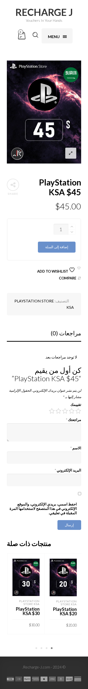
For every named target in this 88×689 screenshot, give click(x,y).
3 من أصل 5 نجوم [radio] (65, 411)
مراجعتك (73, 420)
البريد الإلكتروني (68, 470)
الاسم (75, 448)
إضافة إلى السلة (56, 247)
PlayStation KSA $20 (65, 611)
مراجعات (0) (66, 333)
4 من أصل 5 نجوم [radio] (58, 411)
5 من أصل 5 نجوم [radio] (52, 411)
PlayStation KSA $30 (28, 611)
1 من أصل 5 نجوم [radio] (78, 411)
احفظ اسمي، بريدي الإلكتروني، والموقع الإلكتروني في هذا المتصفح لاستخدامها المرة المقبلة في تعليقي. (43, 508)
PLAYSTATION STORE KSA (66, 603)
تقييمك (75, 404)
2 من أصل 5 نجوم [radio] (72, 411)
